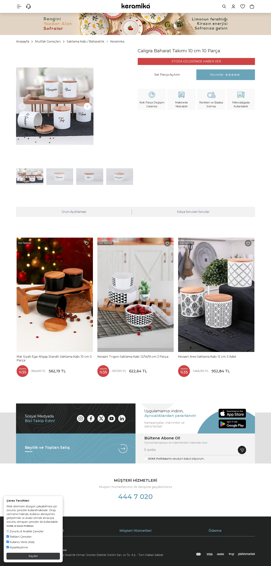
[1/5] (226, 74)
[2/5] (228, 74)
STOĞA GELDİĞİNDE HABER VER (196, 61)
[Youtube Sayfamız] (111, 418)
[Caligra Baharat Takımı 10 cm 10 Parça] (54, 106)
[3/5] (229, 74)
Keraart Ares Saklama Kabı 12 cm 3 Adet (207, 356)
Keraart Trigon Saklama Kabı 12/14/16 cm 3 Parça (132, 356)
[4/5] (231, 74)
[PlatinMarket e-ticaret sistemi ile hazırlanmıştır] (246, 554)
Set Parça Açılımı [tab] (167, 74)
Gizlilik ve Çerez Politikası (20, 526)
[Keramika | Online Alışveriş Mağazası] (135, 6)
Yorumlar (210, 74)
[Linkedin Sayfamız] (122, 418)
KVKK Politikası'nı (160, 458)
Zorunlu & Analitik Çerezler (26, 531)
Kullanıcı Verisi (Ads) (21, 542)
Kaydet (33, 556)
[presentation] (22, 106)
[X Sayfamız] (101, 418)
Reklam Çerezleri (20, 536)
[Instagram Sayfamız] (80, 418)
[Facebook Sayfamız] (91, 418)
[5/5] (232, 74)
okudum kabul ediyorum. (176, 458)
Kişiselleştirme (18, 547)
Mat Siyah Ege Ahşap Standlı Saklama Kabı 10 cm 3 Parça (54, 358)
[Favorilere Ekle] (86, 243)
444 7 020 (135, 497)
